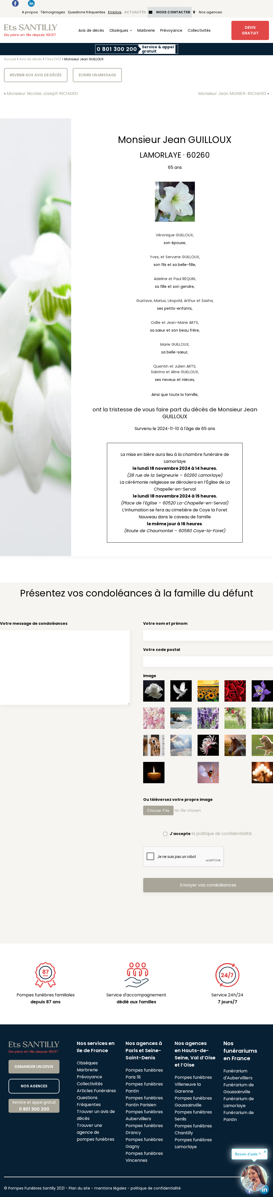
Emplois (115, 12)
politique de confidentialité (156, 1188)
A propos (30, 12)
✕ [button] (265, 1152)
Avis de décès (91, 30)
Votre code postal (161, 649)
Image (149, 675)
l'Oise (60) (53, 59)
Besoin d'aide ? (248, 1154)
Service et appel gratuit (34, 1106)
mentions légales (110, 1188)
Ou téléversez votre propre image (178, 799)
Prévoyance (171, 30)
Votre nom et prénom (165, 623)
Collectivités (199, 30)
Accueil (10, 59)
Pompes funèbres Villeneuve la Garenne (193, 1084)
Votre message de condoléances (33, 623)
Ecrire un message (97, 75)
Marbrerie (146, 30)
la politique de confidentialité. (221, 833)
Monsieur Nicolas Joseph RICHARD (42, 93)
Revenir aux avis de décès (36, 75)
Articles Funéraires (96, 1091)
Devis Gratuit (250, 30)
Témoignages (53, 12)
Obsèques (118, 30)
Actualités (135, 12)
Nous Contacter (173, 12)
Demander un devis (34, 1066)
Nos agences (210, 12)
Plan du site (79, 1188)
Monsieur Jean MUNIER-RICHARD (232, 93)
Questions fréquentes (86, 12)
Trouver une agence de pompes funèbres (95, 1132)
